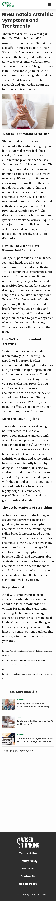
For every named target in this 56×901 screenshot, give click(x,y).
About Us (28, 868)
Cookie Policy (28, 884)
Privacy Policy (28, 861)
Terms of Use (28, 853)
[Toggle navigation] (49, 4)
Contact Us (28, 876)
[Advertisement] (28, 789)
